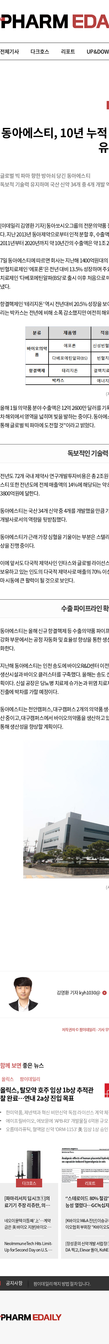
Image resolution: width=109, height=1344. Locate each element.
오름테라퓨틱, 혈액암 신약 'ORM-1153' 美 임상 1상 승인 (57, 1129)
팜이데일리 (30, 1078)
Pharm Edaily (31, 1317)
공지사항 (14, 1282)
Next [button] (35, 1286)
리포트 (68, 51)
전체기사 (9, 51)
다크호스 (40, 51)
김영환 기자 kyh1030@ (78, 992)
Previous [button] (35, 1279)
